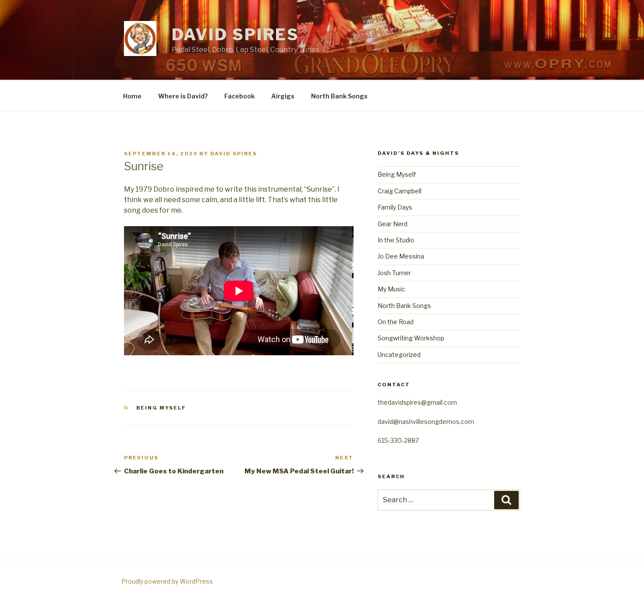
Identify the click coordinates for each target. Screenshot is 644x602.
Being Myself (161, 408)
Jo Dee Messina (401, 256)
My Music (391, 289)
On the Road (396, 322)
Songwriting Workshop (411, 338)
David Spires (236, 34)
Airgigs (282, 96)
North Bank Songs (339, 96)
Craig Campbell (399, 191)
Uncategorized (399, 354)
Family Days (395, 207)
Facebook (239, 96)
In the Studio (396, 240)
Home (132, 96)
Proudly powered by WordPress (167, 581)
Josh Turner (394, 272)
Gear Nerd (392, 224)
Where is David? (183, 96)
